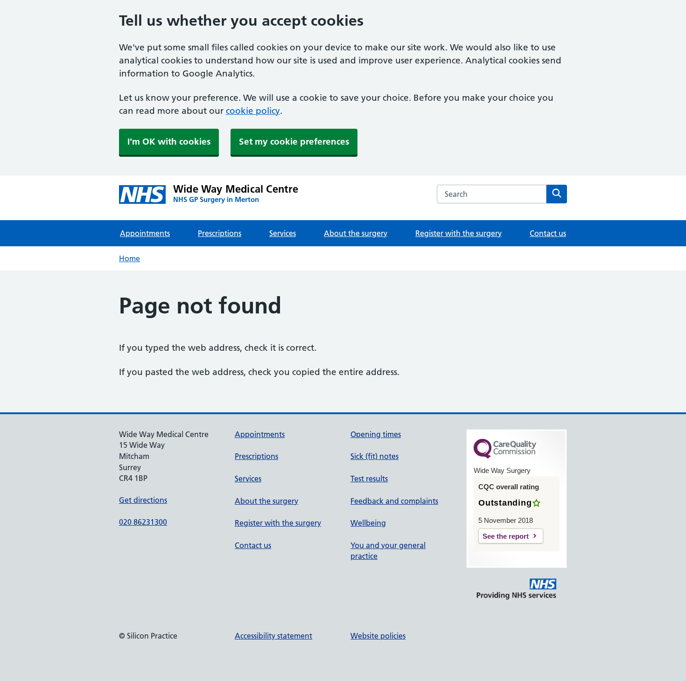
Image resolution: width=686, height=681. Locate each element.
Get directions (143, 500)
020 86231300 (143, 522)
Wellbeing (368, 523)
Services (282, 233)
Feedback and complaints (394, 501)
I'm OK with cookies (168, 141)
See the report (506, 536)
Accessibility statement (273, 635)
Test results (369, 478)
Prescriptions (219, 233)
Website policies (378, 635)
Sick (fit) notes (374, 456)
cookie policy (253, 110)
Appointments (145, 233)
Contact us (548, 233)
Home (129, 258)
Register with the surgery (458, 233)
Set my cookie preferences (294, 141)
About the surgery (355, 233)
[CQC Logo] (505, 456)
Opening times (375, 434)
